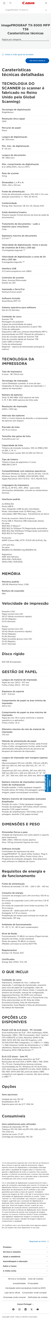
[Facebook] (13, 1309)
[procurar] (11, 3)
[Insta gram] (19, 1309)
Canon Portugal (24, 1304)
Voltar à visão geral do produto (19, 55)
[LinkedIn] (25, 1309)
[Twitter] (31, 1309)
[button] (48, 783)
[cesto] (4, 3)
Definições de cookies (38, 1297)
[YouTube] (37, 1309)
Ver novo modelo (37, 60)
